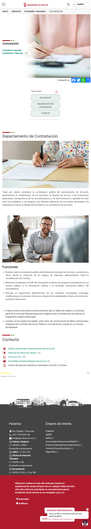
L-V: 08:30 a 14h (16, 462)
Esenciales (24, 499)
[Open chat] (85, 523)
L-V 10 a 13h (21, 452)
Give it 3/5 (6, 373)
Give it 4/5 (8, 373)
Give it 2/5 (4, 373)
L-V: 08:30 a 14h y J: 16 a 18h (22, 472)
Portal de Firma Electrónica (58, 448)
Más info (60, 492)
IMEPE (49, 434)
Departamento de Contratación (45, 105)
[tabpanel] (45, 46)
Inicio (5, 11)
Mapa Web (51, 452)
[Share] (88, 80)
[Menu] (3, 4)
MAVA (48, 438)
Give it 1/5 (2, 373)
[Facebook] (73, 80)
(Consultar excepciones (20, 448)
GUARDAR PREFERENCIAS (59, 510)
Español (80, 4)
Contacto (45, 113)
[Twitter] (78, 80)
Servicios (16, 11)
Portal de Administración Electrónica (63, 445)
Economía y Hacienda (35, 11)
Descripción (45, 97)
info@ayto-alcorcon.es (23, 438)
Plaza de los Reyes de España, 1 (23, 353)
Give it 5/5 (10, 373)
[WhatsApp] (83, 80)
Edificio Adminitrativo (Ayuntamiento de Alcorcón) (31, 348)
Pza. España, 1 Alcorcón (23, 431)
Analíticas (23, 503)
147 (24, 357)
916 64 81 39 (14, 357)
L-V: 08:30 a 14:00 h (18, 445)
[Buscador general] (69, 4)
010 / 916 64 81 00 (21, 434)
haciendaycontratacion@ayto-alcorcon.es (27, 361)
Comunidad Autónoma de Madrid (61, 441)
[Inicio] (25, 4)
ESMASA (50, 431)
